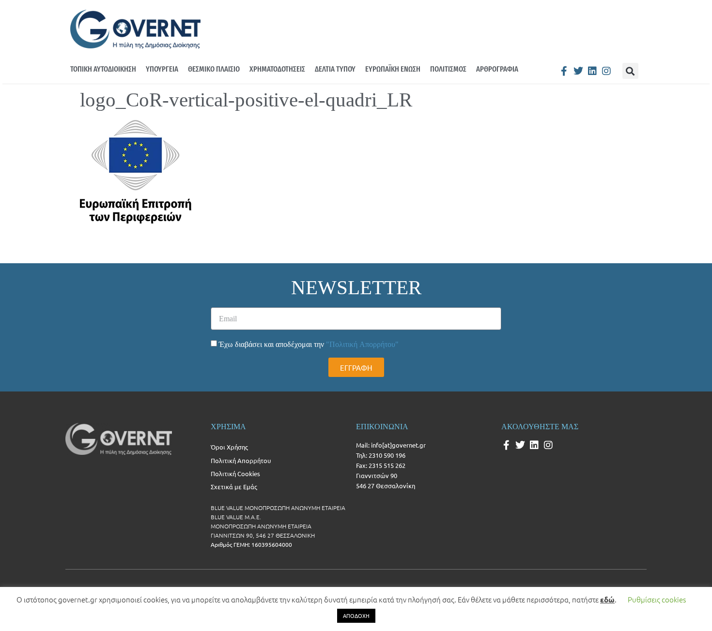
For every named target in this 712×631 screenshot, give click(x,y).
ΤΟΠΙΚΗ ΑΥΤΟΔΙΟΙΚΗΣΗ (103, 69)
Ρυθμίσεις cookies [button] (657, 599)
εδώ (607, 599)
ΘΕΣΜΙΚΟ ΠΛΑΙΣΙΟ (214, 69)
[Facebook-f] (564, 71)
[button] (630, 71)
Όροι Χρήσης (229, 447)
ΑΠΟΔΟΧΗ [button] (356, 615)
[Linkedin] (592, 71)
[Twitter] (578, 71)
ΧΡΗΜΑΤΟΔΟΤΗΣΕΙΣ (277, 69)
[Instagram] (606, 71)
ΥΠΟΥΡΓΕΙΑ (162, 69)
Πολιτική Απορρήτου (241, 460)
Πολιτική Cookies (235, 473)
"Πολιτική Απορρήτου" (362, 344)
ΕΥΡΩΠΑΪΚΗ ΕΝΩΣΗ (392, 69)
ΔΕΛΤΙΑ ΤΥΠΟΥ (335, 69)
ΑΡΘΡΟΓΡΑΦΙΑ (497, 69)
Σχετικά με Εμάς (234, 486)
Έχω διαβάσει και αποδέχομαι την (309, 344)
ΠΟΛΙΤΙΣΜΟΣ (448, 69)
